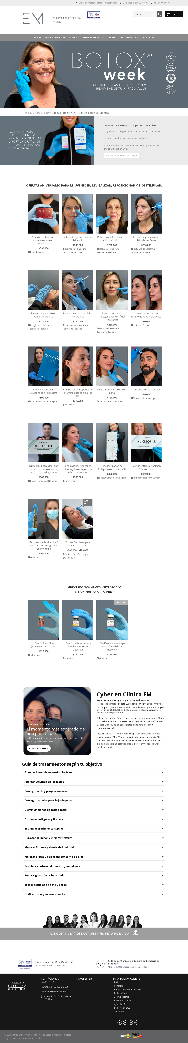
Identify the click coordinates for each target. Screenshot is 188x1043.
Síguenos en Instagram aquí (121, 155)
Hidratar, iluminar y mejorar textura (48, 838)
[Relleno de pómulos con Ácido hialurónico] (146, 214)
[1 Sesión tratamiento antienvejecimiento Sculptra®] (43, 214)
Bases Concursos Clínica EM (127, 989)
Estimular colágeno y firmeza (44, 819)
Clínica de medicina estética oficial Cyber (97, 2)
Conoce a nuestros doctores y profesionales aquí (90, 933)
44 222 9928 (48, 982)
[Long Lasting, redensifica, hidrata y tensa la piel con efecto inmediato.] (77, 442)
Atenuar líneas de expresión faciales (48, 772)
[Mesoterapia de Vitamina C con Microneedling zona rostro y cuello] (43, 519)
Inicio (37, 37)
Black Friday (43, 113)
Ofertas (112, 37)
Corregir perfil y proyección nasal (46, 791)
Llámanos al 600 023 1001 (135, 2)
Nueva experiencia (55, 37)
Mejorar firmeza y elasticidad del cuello (50, 847)
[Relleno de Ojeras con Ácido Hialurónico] (77, 214)
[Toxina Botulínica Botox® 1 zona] (112, 366)
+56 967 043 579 (162, 2)
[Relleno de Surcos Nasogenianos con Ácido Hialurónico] (112, 290)
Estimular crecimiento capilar (44, 828)
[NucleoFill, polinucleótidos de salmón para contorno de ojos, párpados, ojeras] (43, 442)
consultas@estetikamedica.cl (55, 991)
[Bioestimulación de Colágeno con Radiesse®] (43, 366)
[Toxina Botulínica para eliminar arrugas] (77, 519)
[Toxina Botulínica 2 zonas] (146, 366)
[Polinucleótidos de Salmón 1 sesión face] (146, 442)
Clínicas (74, 37)
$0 (173, 14)
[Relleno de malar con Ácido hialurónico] (77, 290)
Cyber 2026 (119, 1004)
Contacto (148, 37)
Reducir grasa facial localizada (44, 875)
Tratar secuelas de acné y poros (46, 885)
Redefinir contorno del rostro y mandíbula (52, 866)
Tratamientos (128, 37)
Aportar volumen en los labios (44, 781)
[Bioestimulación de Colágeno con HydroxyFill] (112, 442)
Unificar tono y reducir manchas (46, 894)
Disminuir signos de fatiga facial (46, 810)
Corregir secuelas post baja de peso (48, 800)
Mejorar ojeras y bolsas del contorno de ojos (54, 856)
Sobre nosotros (92, 37)
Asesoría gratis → (38, 748)
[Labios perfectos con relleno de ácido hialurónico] (146, 290)
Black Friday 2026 (122, 1000)
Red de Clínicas (121, 993)
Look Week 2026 (122, 1008)
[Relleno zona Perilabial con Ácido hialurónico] (112, 214)
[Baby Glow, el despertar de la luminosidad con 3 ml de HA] (77, 366)
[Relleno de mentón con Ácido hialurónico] (43, 290)
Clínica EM (119, 1011)
